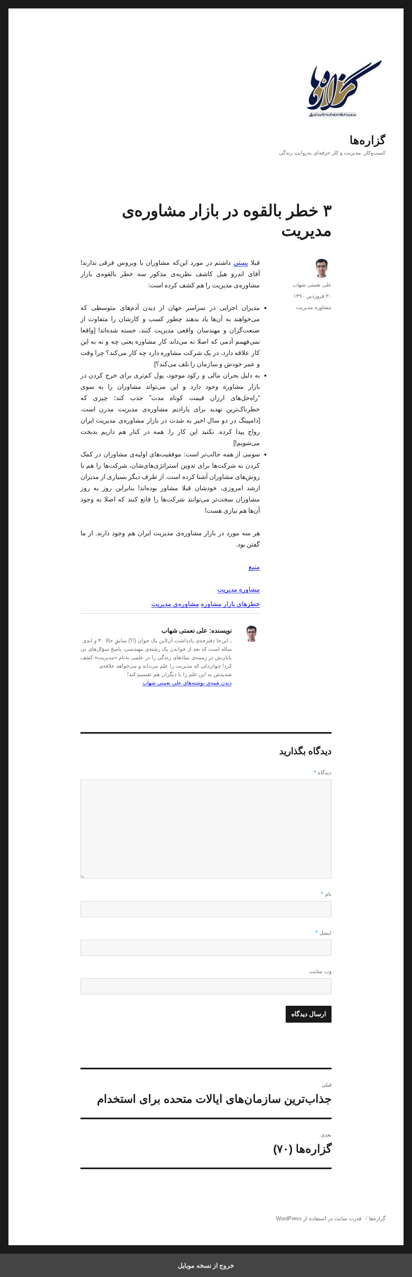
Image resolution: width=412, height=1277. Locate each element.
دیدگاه (323, 773)
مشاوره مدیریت (238, 589)
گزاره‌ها (367, 140)
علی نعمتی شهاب (312, 285)
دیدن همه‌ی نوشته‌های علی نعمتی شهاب (187, 683)
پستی (240, 262)
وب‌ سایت (320, 971)
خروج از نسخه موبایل (206, 1265)
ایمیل (323, 933)
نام (326, 894)
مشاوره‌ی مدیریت (175, 603)
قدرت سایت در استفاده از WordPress (318, 1218)
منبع (254, 566)
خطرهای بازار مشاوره (230, 603)
